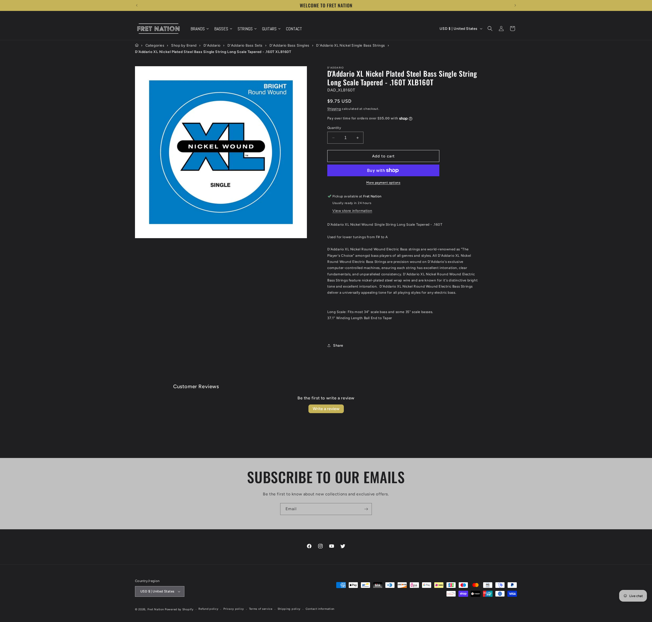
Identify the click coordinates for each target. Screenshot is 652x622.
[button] (490, 28)
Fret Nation (155, 609)
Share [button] (338, 345)
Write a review (326, 408)
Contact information (320, 609)
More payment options (383, 182)
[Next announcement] (515, 5)
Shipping (334, 109)
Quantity (334, 128)
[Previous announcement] (136, 5)
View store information (352, 211)
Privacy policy (233, 609)
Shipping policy (289, 609)
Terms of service (261, 609)
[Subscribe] (366, 509)
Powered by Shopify (179, 609)
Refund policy (208, 609)
